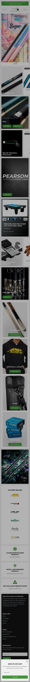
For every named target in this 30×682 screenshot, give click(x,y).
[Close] (27, 661)
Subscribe (15, 677)
